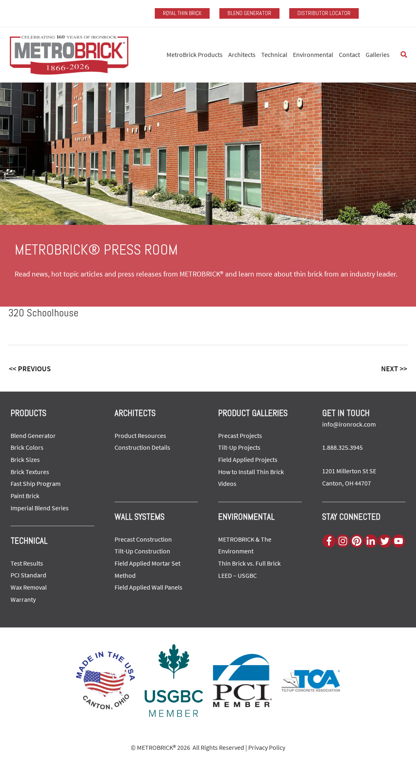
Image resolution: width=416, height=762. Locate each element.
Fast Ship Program (36, 483)
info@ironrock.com (349, 424)
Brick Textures (30, 472)
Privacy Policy (266, 747)
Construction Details (142, 447)
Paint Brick (25, 496)
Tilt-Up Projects (239, 447)
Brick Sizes (25, 459)
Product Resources (140, 435)
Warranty (23, 599)
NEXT (394, 368)
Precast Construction (143, 539)
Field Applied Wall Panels (148, 587)
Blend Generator (33, 435)
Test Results (27, 563)
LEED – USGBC (237, 575)
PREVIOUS (30, 368)
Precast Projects (240, 435)
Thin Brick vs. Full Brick (249, 563)
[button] (404, 55)
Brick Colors (27, 447)
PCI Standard (28, 575)
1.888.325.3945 (342, 447)
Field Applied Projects (247, 459)
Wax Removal (29, 587)
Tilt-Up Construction (142, 551)
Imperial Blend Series (40, 508)
